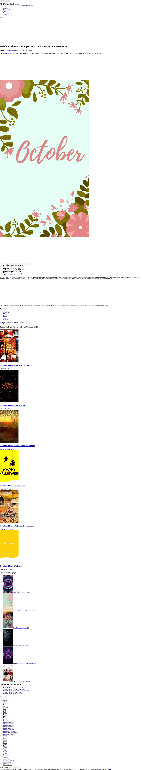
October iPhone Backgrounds (12, 486)
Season (5, 747)
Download (3, 323)
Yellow (5, 753)
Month (5, 735)
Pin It (25, 322)
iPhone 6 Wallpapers (8, 722)
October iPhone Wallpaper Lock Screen (17, 526)
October (5, 318)
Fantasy (5, 715)
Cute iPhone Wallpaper (27, 5)
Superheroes (6, 752)
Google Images (12, 274)
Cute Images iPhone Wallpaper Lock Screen (24, 610)
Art (4, 701)
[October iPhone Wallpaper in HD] (71, 159)
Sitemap (5, 11)
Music (4, 738)
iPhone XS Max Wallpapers (10, 732)
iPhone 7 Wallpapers (8, 725)
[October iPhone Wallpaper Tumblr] (9, 362)
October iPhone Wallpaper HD (13, 405)
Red (4, 746)
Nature (5, 740)
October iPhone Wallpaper (11, 566)
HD (4, 313)
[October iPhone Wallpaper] (9, 562)
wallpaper (60, 277)
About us (5, 8)
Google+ (16, 322)
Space (4, 749)
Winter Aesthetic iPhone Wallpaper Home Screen (16, 687)
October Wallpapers (12, 50)
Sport (4, 750)
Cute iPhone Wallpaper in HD (21, 628)
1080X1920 (6, 312)
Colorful (5, 707)
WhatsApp (11, 322)
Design (5, 713)
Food (4, 718)
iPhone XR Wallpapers (9, 731)
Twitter (2, 322)
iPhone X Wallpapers (8, 729)
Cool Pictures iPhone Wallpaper (21, 592)
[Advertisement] (49, 31)
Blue (4, 704)
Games (5, 719)
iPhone (5, 316)
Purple (5, 743)
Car (4, 706)
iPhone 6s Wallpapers (8, 723)
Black (4, 703)
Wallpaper (6, 319)
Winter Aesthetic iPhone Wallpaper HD (13, 689)
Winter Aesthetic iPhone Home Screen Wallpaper (16, 690)
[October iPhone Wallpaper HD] (9, 402)
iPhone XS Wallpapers (9, 734)
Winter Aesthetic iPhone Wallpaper (12, 692)
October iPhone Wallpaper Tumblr (15, 365)
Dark (4, 712)
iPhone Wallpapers (8, 728)
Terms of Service (7, 14)
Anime (5, 700)
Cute (4, 710)
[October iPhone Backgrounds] (9, 482)
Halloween (6, 720)
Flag (4, 716)
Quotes (5, 744)
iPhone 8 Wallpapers (8, 726)
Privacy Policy (7, 10)
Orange (5, 741)
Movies (5, 737)
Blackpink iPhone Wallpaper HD (21, 681)
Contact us (6, 12)
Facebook (6, 322)
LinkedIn (21, 322)
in (3, 315)
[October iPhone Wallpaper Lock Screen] (9, 522)
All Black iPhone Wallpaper (20, 645)
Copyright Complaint (8, 760)
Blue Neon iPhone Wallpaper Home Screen (24, 663)
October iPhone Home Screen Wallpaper (17, 446)
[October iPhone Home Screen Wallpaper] (9, 442)
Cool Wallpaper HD (5, 754)
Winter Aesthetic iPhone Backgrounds (13, 693)
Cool (4, 709)
